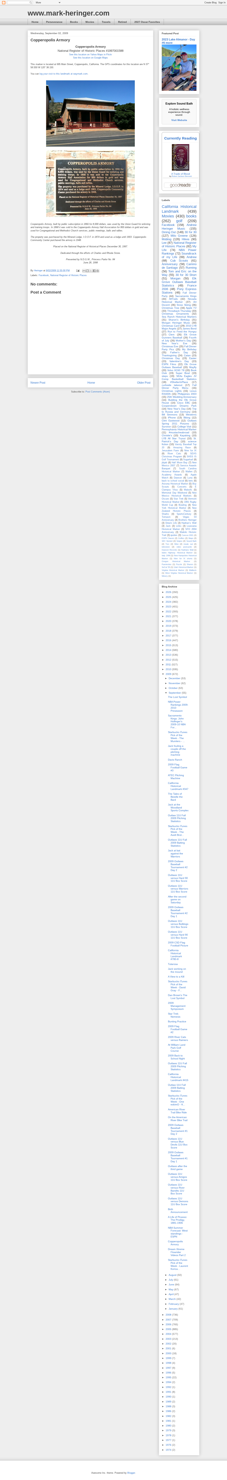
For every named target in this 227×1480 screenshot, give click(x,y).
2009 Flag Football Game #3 (177, 767)
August (173, 1275)
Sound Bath (191, 541)
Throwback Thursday (179, 310)
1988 (169, 1406)
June (172, 1284)
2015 (169, 645)
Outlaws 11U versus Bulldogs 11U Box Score (178, 924)
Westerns (191, 414)
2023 (169, 606)
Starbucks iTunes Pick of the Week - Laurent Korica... (178, 1264)
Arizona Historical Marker (175, 484)
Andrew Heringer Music (179, 226)
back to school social (173, 481)
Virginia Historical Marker (173, 570)
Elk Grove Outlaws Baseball (179, 366)
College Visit (184, 426)
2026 (169, 592)
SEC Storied (167, 541)
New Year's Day (176, 408)
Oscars (165, 499)
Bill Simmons (169, 414)
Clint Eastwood (170, 420)
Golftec (181, 538)
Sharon (190, 564)
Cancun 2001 (187, 535)
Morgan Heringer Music (176, 322)
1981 (169, 1420)
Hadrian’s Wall (188, 523)
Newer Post (38, 382)
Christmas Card (170, 325)
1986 (169, 1411)
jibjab (164, 462)
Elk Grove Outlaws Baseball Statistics (179, 282)
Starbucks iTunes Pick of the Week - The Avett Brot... (177, 830)
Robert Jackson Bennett (182, 176)
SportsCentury (184, 514)
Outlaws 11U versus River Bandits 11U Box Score (176, 1189)
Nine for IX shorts (183, 558)
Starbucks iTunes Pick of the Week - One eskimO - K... (177, 1100)
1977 (169, 1440)
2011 (169, 664)
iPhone (172, 417)
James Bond (189, 328)
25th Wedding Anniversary (181, 396)
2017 (169, 635)
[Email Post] (77, 270)
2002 (169, 1343)
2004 (169, 1334)
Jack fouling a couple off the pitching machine (177, 750)
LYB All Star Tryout (174, 438)
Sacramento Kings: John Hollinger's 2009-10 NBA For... (177, 721)
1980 (169, 1425)
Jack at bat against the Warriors (175, 853)
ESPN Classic (168, 538)
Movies (89, 21)
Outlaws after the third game (177, 1168)
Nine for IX (190, 450)
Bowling (183, 505)
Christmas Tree (170, 307)
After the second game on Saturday (177, 899)
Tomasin (166, 517)
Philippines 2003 (187, 393)
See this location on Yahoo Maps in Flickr (90, 54)
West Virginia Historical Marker (179, 573)
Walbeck (192, 570)
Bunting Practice (177, 1021)
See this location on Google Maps (90, 57)
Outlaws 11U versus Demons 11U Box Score (178, 1201)
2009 (169, 674)
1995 (169, 1377)
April (171, 1294)
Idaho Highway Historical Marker (177, 553)
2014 (169, 650)
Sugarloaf (188, 459)
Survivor (166, 426)
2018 (169, 630)
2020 (169, 621)
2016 (169, 640)
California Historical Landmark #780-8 (175, 955)
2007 (169, 1319)
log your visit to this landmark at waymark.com (64, 73)
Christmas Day (171, 358)
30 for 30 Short (186, 275)
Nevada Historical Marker (179, 300)
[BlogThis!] (87, 271)
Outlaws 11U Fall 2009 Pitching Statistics (177, 1066)
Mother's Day (183, 340)
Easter (192, 358)
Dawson (178, 478)
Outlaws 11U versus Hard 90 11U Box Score (178, 878)
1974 (169, 1449)
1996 (169, 1372)
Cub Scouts (179, 260)
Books (74, 21)
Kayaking (185, 435)
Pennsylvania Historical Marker (179, 429)
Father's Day (179, 352)
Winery (165, 576)
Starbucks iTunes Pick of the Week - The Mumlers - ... (177, 736)
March (172, 1299)
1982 (169, 1416)
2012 (169, 659)
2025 (169, 597)
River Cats (174, 453)
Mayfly (192, 367)
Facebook (44, 275)
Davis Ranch (175, 759)
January (173, 1308)
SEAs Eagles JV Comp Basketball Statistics (179, 377)
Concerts (182, 487)
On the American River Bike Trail (177, 1119)
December (175, 678)
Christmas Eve (170, 346)
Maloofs (188, 490)
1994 (169, 1382)
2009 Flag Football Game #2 (177, 1029)
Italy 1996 (166, 555)
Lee (164, 242)
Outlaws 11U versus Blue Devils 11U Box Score (177, 1143)
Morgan (175, 278)
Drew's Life (171, 523)
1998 (169, 1362)
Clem (172, 334)
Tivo (167, 544)
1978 (169, 1435)
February (174, 1303)
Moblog (166, 239)
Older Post (143, 382)
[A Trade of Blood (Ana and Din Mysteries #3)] (180, 169)
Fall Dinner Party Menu (179, 386)
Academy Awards (172, 475)
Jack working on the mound (177, 970)
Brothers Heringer (187, 520)
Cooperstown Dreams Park (179, 405)
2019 (169, 625)
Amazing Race (182, 447)
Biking (187, 417)
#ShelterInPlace (179, 382)
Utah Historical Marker (183, 567)
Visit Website (179, 120)
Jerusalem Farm (170, 450)
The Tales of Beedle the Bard (175, 796)
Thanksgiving (169, 355)
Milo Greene (179, 235)
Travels (106, 21)
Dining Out (169, 232)
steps (165, 376)
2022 (169, 611)
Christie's (167, 435)
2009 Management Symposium (177, 1006)
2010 (169, 669)
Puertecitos (166, 564)
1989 (169, 1401)
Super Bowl (183, 373)
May (171, 1289)
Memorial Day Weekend (174, 493)
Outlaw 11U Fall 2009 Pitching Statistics (177, 818)
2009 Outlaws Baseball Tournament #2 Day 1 (178, 911)
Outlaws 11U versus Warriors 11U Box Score (178, 888)
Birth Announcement (178, 1211)
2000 (169, 1353)
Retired (122, 21)
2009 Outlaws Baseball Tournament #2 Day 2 (178, 866)
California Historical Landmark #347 (178, 786)
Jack (168, 526)
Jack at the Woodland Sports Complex (178, 807)
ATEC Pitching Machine (176, 777)
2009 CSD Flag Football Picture (178, 944)
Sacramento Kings (185, 296)
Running (191, 267)
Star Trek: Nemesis (174, 1015)
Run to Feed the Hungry (182, 331)
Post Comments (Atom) (97, 391)
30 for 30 (190, 232)
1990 (169, 1396)
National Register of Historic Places (68, 275)
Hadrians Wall (187, 550)
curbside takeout (172, 385)
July (171, 1279)
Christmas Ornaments (175, 313)
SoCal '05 (166, 567)
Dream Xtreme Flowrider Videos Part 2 (177, 1252)
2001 (169, 1348)
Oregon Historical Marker (176, 561)
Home (35, 21)
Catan (187, 355)
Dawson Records (169, 550)
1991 (169, 1391)
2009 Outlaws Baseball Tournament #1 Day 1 (178, 1157)
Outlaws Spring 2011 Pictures (179, 422)
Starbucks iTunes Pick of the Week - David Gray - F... (177, 986)
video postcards (184, 547)
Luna (189, 478)
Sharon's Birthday (179, 319)
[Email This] (84, 271)
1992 (169, 1387)
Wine (176, 544)
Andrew (191, 257)
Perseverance (54, 21)
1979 (169, 1430)
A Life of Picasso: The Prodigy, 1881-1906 (177, 1220)
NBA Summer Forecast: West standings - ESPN (178, 1232)
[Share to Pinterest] (97, 271)
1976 (169, 1444)
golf (179, 221)
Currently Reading (180, 138)
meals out (188, 544)
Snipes (179, 541)
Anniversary (170, 264)
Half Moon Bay (179, 462)
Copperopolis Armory (175, 1243)
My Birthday (189, 349)
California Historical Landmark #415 (178, 1077)
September (175, 692)
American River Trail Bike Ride (177, 1111)
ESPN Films (169, 364)
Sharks (165, 514)
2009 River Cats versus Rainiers (178, 1038)
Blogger (131, 1473)
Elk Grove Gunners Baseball (179, 336)
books (191, 216)
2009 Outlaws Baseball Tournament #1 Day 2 (178, 1129)
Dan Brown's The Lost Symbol (177, 997)
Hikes (185, 239)
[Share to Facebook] (94, 271)
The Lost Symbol (177, 697)
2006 (169, 1324)
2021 (169, 616)
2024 (169, 601)
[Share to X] (91, 271)
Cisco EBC (183, 402)
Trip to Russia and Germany (179, 410)
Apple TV (191, 307)
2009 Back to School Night (176, 1057)
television (166, 547)
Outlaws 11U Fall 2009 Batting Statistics (177, 842)
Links (178, 526)
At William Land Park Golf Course (176, 1047)
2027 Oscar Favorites (147, 21)
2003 (169, 1338)
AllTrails (173, 298)
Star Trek (178, 499)
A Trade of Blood (180, 173)
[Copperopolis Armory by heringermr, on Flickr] (90, 147)
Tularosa (173, 964)
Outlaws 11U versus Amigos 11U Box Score (177, 1176)
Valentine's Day (179, 361)
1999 (169, 1358)
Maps (191, 538)
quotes (173, 535)
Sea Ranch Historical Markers (179, 316)
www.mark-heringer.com (69, 13)
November (175, 683)
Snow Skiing (184, 304)
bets (191, 481)
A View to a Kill (176, 976)
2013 (169, 654)
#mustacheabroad (179, 432)
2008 (169, 1314)
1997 (169, 1367)
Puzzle (179, 564)
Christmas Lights (172, 390)
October (173, 688)
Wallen (189, 471)
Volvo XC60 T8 (175, 370)
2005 (169, 1329)
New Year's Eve (174, 343)
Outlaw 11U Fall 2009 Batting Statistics (177, 1087)
